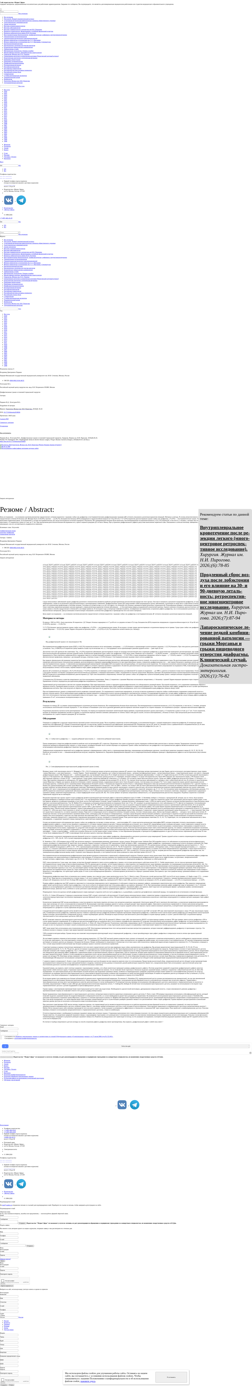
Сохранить (4, 1385)
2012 (5, 116)
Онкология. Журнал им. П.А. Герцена (16, 54)
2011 (5, 118)
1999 (5, 139)
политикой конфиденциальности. (25, 1038)
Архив (6, 148)
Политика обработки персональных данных (19, 1076)
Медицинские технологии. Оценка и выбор (18, 51)
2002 (5, 134)
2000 (5, 137)
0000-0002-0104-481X (17, 380)
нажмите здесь (88, 1381)
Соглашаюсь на (10, 1036)
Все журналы (23, 13)
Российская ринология (11, 67)
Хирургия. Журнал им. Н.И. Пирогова (17, 81)
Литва (6, 1328)
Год (20, 309)
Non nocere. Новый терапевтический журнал (19, 19)
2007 (5, 125)
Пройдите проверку (6, 1057)
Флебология (8, 79)
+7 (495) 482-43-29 (6, 218)
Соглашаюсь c (9, 1038)
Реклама (6, 155)
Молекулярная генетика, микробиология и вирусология (23, 52)
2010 (5, 120)
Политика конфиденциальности (14, 1074)
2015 (5, 111)
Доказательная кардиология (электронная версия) (20, 38)
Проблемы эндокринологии (13, 61)
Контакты (7, 158)
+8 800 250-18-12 (9, 1137)
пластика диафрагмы (7, 532)
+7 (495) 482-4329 (10, 1132)
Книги (6, 150)
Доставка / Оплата (10, 157)
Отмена (11, 1385)
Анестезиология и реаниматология (15, 22)
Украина (7, 1324)
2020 (5, 102)
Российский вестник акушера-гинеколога (18, 70)
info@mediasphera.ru (10, 193)
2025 (5, 93)
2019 (5, 104)
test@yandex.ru (7, 1205)
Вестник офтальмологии (12, 28)
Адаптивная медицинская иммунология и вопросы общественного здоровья (29, 20)
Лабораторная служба (11, 49)
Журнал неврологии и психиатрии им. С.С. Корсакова (22, 40)
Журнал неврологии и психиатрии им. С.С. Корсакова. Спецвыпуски (27, 42)
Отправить (22, 1223)
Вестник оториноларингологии (14, 26)
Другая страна (8, 1330)
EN (5, 169)
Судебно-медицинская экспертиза (15, 75)
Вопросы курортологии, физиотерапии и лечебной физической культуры (28, 31)
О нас (6, 153)
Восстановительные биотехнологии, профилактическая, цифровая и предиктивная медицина (35, 35)
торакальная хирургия (7, 534)
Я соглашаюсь (171, 1377)
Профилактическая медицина (14, 63)
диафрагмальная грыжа (8, 531)
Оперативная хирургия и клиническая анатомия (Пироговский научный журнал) (31, 56)
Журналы (7, 144)
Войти (2, 1261)
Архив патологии (10, 24)
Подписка (7, 146)
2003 (5, 132)
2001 (5, 136)
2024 (5, 95)
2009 (5, 121)
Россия (21, 1317)
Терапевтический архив (12, 77)
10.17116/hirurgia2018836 (12, 412)
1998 (5, 141)
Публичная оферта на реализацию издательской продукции (24, 1078)
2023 (5, 97)
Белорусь (7, 1322)
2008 (5, 123)
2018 (5, 106)
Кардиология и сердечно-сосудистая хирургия (19, 45)
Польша (6, 1326)
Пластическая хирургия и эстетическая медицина (20, 58)
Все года (21, 86)
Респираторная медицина (12, 65)
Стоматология (8, 74)
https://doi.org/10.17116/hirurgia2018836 (12, 441)
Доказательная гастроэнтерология (15, 36)
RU (20, 165)
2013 (5, 114)
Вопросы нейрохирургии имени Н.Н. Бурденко (20, 33)
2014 (5, 113)
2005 (5, 129)
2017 (5, 107)
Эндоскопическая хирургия (13, 83)
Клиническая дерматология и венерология (18, 47)
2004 (5, 130)
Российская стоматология (12, 68)
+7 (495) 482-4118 (10, 1130)
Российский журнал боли (12, 72)
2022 (5, 98)
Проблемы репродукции (12, 60)
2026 (5, 91)
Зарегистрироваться (7, 1286)
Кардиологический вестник (13, 44)
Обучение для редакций (12, 1080)
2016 (5, 109)
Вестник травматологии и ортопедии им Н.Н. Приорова (23, 29)
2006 (5, 127)
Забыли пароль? (5, 1259)
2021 (5, 100)
